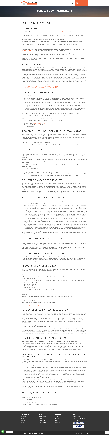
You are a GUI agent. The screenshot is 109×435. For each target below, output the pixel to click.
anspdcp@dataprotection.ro (38, 123)
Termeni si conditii (77, 416)
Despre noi (23, 416)
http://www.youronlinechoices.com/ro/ (32, 291)
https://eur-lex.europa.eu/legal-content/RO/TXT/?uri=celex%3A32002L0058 (41, 86)
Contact (68, 3)
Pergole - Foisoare (42, 422)
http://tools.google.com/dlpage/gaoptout (33, 305)
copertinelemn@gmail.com (28, 55)
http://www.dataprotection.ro (39, 121)
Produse (54, 3)
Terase (56, 416)
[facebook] (21, 425)
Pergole (57, 418)
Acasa (40, 3)
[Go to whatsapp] (2, 431)
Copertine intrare (42, 416)
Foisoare (57, 420)
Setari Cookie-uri (76, 420)
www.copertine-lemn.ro (60, 31)
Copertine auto (41, 418)
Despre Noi (47, 3)
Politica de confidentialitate (79, 418)
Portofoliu (61, 3)
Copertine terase (42, 420)
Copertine (57, 422)
